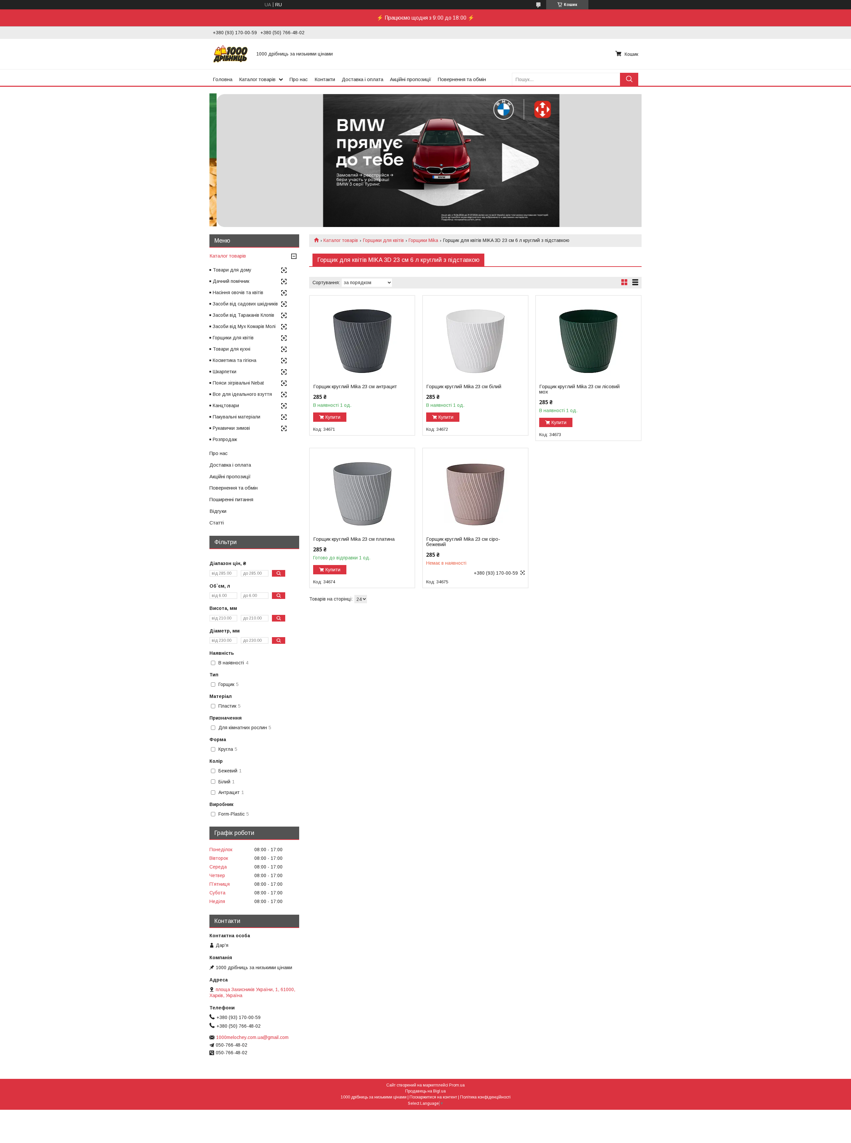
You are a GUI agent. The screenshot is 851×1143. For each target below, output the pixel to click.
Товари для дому (232, 270)
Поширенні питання (231, 499)
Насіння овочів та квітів (238, 292)
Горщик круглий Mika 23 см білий (463, 386)
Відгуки (217, 511)
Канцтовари (226, 405)
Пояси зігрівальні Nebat (238, 383)
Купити (332, 417)
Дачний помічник (231, 281)
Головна (222, 79)
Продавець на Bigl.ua (425, 1091)
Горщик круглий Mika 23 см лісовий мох (579, 389)
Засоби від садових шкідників (245, 303)
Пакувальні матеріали (236, 416)
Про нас (299, 79)
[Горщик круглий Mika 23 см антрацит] (362, 337)
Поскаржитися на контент (433, 1097)
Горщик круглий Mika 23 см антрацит (355, 386)
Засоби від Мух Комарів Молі (244, 326)
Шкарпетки (224, 371)
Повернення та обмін (462, 79)
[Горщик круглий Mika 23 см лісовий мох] (588, 337)
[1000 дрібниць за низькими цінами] (230, 54)
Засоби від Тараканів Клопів (243, 315)
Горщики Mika (423, 240)
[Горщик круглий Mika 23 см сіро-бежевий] (475, 489)
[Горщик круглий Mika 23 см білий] (475, 337)
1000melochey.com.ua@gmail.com (252, 1037)
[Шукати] (629, 79)
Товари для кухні (231, 349)
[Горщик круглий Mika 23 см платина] (362, 489)
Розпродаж (225, 439)
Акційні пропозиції (410, 79)
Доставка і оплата (362, 79)
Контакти (324, 79)
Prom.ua (457, 1085)
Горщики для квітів (383, 240)
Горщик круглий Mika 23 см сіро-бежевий (463, 541)
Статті (216, 522)
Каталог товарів (257, 79)
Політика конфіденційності (485, 1097)
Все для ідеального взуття (242, 394)
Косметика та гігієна (234, 360)
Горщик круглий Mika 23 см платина (354, 539)
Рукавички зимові (231, 428)
